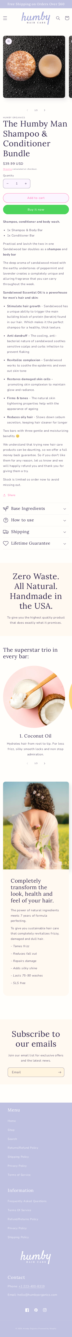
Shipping (7, 169)
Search (12, 1139)
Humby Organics (30, 1328)
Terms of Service (19, 1175)
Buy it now (36, 210)
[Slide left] (27, 110)
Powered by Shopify (47, 1328)
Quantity (8, 175)
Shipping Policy (18, 1157)
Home (12, 1121)
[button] (5, 18)
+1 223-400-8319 (32, 1286)
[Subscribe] (59, 1072)
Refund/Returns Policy (23, 1219)
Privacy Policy (17, 1166)
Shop (11, 1130)
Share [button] (12, 495)
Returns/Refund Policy (23, 1148)
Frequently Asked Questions (27, 1201)
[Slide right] (45, 110)
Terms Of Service (19, 1210)
